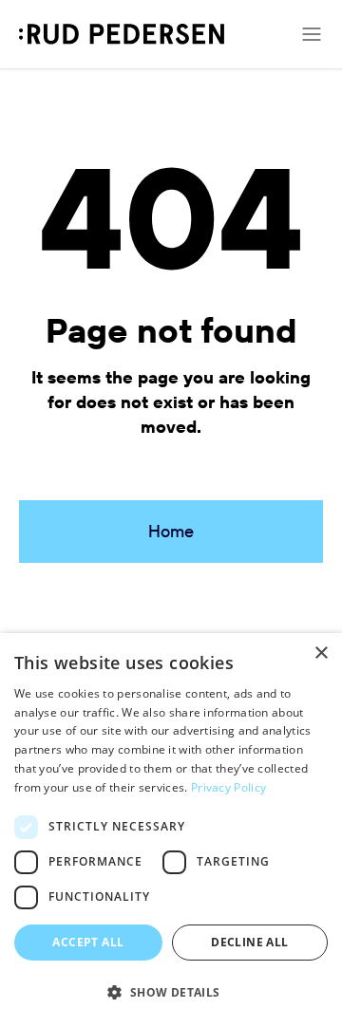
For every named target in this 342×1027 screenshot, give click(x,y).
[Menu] (311, 34)
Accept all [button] (88, 942)
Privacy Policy (228, 787)
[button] (171, 992)
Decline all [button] (249, 942)
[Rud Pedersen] (121, 34)
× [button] (321, 653)
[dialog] (171, 830)
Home (171, 531)
